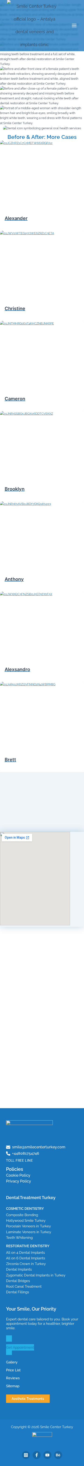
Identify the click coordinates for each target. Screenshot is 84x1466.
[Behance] (58, 1455)
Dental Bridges (18, 1281)
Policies (14, 1169)
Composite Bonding (22, 1215)
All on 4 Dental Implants (25, 1252)
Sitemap (12, 1386)
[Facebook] (37, 1455)
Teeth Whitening (19, 1238)
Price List (13, 1370)
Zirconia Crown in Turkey (26, 1264)
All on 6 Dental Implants (25, 1258)
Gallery (12, 1362)
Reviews (13, 1378)
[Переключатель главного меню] (74, 26)
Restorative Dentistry (27, 1246)
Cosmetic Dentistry (25, 1209)
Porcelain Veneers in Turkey (28, 1226)
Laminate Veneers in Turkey (28, 1232)
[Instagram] (26, 1455)
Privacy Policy (18, 1181)
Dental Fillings (17, 1292)
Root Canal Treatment (24, 1286)
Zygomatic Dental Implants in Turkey (35, 1275)
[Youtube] (47, 1455)
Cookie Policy (18, 1175)
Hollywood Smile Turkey (26, 1220)
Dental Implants (19, 1269)
